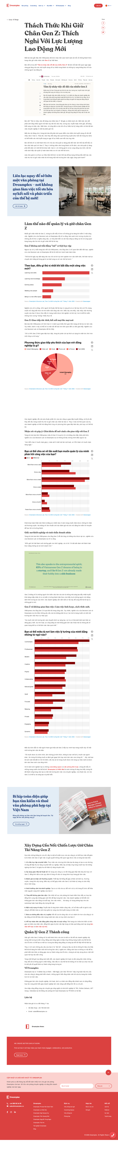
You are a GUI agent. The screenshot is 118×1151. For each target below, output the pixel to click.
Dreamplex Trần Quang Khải (41, 1116)
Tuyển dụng (108, 1116)
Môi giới (88, 1110)
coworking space (55, 767)
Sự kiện (107, 1113)
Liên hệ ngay (19, 206)
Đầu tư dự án (89, 1106)
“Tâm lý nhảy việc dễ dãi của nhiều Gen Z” (52, 65)
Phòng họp (67, 1116)
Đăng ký (99, 1086)
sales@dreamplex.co (40, 1011)
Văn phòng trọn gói (69, 1106)
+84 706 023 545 (43, 1008)
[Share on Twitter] (103, 32)
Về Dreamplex (60, 5)
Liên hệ (98, 5)
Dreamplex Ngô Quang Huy (41, 1113)
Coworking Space (69, 1110)
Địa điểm (49, 5)
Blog (69, 5)
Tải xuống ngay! (20, 824)
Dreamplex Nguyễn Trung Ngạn (42, 1119)
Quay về (14, 19)
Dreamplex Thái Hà (38, 1122)
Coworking (33, 5)
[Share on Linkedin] (103, 28)
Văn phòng (25, 5)
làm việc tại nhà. (41, 926)
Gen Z (47, 60)
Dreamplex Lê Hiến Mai (56, 769)
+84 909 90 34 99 (15, 1103)
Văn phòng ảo (68, 1113)
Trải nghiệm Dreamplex (39, 1125)
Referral (107, 1110)
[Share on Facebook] (103, 23)
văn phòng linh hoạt (71, 767)
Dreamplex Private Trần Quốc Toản (43, 1106)
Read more (19, 1055)
